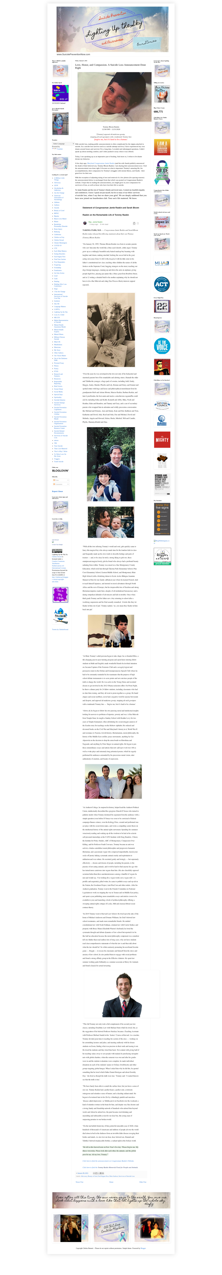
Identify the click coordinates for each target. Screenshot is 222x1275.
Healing (56, 281)
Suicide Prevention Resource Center (60, 427)
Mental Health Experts (58, 331)
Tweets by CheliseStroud (60, 629)
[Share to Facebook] (101, 1173)
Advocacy (84, 1176)
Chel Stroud (55, 540)
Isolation (57, 301)
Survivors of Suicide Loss (127, 1176)
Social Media (58, 392)
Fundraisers (58, 270)
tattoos (56, 440)
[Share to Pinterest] (103, 1173)
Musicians (57, 347)
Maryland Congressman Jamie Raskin (101, 163)
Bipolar (56, 216)
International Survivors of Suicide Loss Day (61, 296)
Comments (58, 484)
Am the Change (59, 193)
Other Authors (113, 1176)
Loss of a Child (59, 315)
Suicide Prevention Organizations (60, 422)
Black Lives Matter (60, 219)
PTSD (56, 371)
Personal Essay (59, 363)
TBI (55, 443)
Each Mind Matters (60, 251)
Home (111, 1182)
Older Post (142, 1182)
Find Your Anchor (60, 259)
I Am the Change (59, 291)
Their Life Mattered (60, 449)
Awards (56, 208)
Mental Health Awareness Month (60, 326)
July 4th (56, 304)
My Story (57, 350)
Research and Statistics (58, 375)
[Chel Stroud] (53, 542)
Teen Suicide (58, 446)
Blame (56, 221)
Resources (57, 379)
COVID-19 (57, 245)
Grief (56, 276)
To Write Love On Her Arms (60, 455)
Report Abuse (57, 491)
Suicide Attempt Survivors (59, 404)
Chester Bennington (60, 243)
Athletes (56, 202)
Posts (57, 480)
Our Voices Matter (60, 356)
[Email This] (94, 1173)
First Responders (59, 262)
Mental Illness (58, 334)
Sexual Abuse (58, 389)
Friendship (57, 268)
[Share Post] (134, 223)
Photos (56, 366)
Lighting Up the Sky (61, 312)
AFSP (56, 185)
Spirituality (58, 397)
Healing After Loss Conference (60, 285)
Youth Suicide (58, 461)
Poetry (56, 368)
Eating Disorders (59, 254)
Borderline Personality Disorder (61, 225)
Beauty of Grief (92, 1176)
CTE (55, 248)
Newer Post (79, 1182)
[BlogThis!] (96, 1173)
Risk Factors (58, 386)
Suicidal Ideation (59, 400)
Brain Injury (58, 229)
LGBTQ (57, 309)
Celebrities (57, 234)
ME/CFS (57, 317)
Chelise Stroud (59, 240)
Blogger (143, 1248)
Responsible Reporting (58, 382)
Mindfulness (58, 345)
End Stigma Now (103, 1176)
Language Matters (60, 306)
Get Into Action (59, 273)
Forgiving (57, 265)
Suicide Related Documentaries (59, 432)
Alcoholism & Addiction (58, 189)
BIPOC (56, 213)
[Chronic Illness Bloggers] (162, 565)
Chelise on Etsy (59, 237)
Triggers (57, 459)
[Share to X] (98, 1173)
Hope (56, 289)
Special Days (58, 394)
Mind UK (57, 342)
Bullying (57, 232)
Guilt (55, 279)
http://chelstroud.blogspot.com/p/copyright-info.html (60, 579)
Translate (60, 149)
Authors (56, 205)
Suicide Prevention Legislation (60, 408)
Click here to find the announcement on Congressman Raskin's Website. (108, 1161)
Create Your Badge (57, 544)
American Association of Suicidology (58, 197)
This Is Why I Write (60, 451)
